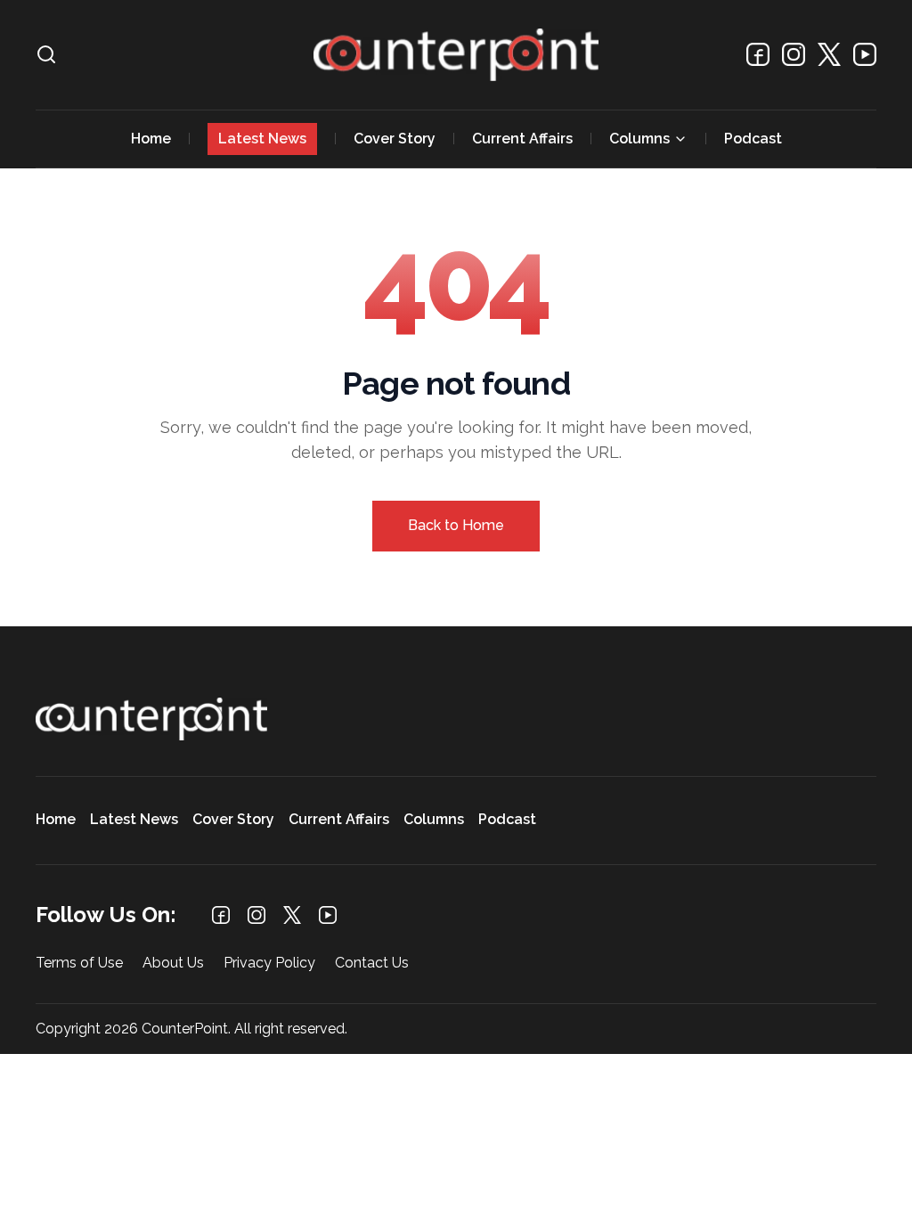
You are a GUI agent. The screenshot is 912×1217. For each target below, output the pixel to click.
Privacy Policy (269, 963)
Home (151, 138)
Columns (639, 138)
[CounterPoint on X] (829, 54)
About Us (173, 963)
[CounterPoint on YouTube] (864, 54)
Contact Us (372, 963)
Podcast (753, 138)
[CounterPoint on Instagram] (793, 54)
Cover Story (395, 138)
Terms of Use (79, 963)
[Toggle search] (46, 54)
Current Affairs (522, 138)
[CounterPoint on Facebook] (758, 54)
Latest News (262, 138)
